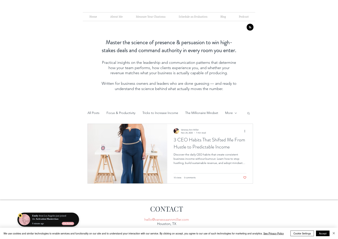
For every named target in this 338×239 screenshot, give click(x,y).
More (229, 113)
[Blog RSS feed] (250, 27)
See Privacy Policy (273, 233)
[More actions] (246, 131)
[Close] (334, 233)
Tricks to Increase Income (160, 113)
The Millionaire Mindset (201, 113)
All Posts (93, 113)
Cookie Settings (302, 233)
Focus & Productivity (121, 113)
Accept (323, 233)
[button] (248, 113)
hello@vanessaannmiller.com (166, 219)
